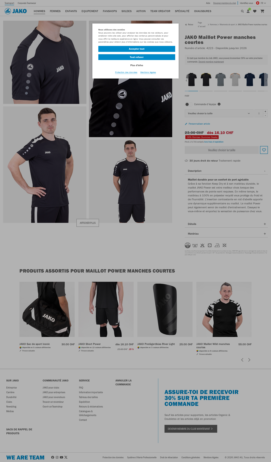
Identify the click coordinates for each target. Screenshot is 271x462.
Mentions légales (148, 72)
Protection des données (126, 72)
